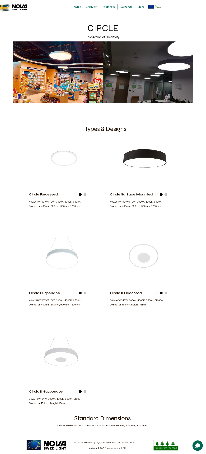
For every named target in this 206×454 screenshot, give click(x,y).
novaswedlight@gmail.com (96, 442)
